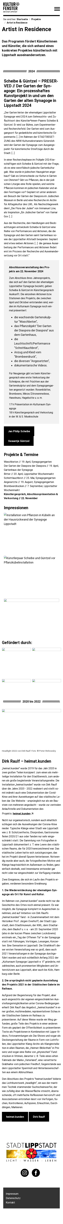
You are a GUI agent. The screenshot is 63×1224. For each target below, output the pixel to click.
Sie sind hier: (10, 19)
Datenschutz (13, 1198)
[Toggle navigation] (57, 9)
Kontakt (10, 1202)
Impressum (12, 1193)
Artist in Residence (17, 22)
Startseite (22, 19)
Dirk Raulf (39, 1116)
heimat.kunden (22, 813)
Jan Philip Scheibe (19, 431)
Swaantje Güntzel (18, 441)
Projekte (36, 19)
